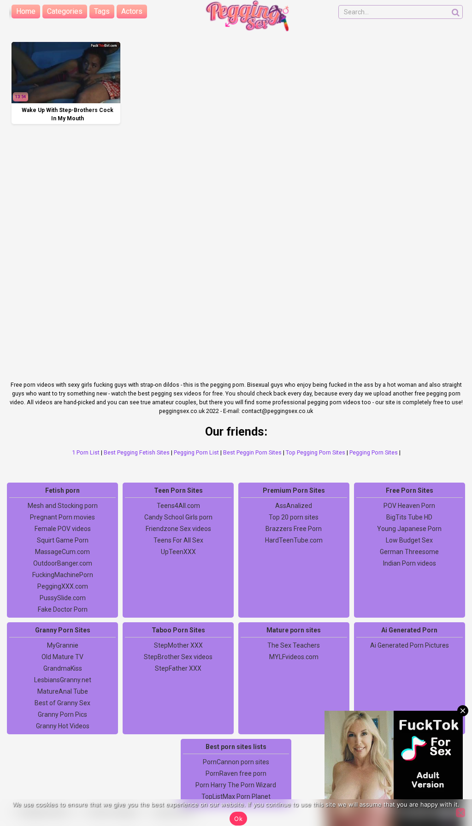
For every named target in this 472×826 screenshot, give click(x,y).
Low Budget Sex (409, 540)
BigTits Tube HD (409, 517)
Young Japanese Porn (409, 528)
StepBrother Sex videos (178, 657)
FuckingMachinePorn (62, 574)
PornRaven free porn (236, 773)
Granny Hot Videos (62, 726)
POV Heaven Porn (409, 505)
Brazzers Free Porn (294, 528)
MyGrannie (62, 645)
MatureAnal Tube (62, 691)
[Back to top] (444, 784)
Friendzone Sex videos (178, 528)
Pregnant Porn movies (62, 517)
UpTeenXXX (178, 551)
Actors (131, 11)
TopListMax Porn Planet (236, 796)
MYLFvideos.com (294, 657)
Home (25, 11)
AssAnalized (293, 505)
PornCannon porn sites (236, 762)
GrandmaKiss (62, 668)
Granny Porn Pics (62, 714)
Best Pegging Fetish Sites (137, 452)
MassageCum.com (62, 551)
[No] (460, 812)
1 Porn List (86, 452)
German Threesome (409, 551)
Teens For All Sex (178, 540)
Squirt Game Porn (62, 540)
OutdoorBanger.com (62, 563)
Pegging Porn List (196, 452)
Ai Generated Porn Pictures (409, 645)
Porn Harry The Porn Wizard (235, 785)
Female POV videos (63, 528)
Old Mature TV (62, 657)
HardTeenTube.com (294, 540)
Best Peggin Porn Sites (252, 452)
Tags (102, 11)
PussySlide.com (63, 598)
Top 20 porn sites (294, 517)
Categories (65, 11)
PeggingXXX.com (62, 586)
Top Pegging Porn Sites (315, 452)
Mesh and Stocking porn (63, 505)
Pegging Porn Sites (373, 452)
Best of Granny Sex (62, 703)
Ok (238, 818)
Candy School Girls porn (178, 517)
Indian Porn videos (409, 563)
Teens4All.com (178, 505)
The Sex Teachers (293, 645)
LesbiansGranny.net (62, 680)
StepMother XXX (178, 645)
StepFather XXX (178, 668)
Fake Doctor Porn (63, 609)
